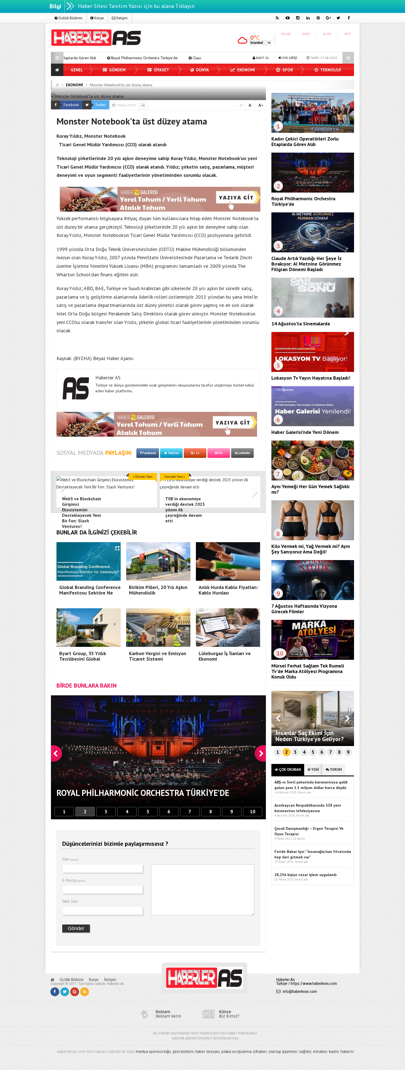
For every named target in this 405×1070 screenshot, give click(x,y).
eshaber (320, 1051)
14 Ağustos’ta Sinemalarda (300, 323)
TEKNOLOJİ (330, 69)
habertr (347, 1051)
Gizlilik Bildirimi (70, 18)
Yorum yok (304, 792)
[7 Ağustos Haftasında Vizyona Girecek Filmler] (312, 598)
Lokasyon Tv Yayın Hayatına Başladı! (310, 378)
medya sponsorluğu (153, 1051)
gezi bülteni (182, 1051)
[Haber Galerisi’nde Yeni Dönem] (312, 424)
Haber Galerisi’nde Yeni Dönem (305, 432)
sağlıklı (305, 1051)
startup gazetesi (282, 1051)
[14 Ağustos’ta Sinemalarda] (312, 316)
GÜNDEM (117, 69)
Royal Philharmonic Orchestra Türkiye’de (303, 201)
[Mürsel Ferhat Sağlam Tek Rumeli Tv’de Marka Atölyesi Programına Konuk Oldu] (312, 658)
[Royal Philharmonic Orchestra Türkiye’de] (312, 191)
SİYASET (161, 69)
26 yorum (299, 839)
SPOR (287, 69)
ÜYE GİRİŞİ (289, 58)
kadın (334, 1051)
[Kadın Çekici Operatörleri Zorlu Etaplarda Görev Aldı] (312, 131)
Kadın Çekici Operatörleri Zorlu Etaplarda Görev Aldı (305, 141)
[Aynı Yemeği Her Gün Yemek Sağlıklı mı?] (312, 479)
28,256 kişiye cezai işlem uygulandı (305, 874)
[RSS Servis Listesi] (84, 991)
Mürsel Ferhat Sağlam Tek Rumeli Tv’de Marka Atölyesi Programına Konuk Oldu (307, 671)
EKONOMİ (245, 69)
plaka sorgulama (237, 1051)
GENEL (77, 69)
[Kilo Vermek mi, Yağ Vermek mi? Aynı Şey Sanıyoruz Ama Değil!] (312, 538)
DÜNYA (202, 69)
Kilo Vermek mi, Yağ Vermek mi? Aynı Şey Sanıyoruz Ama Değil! (310, 549)
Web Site (70, 901)
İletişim (121, 18)
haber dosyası (207, 1051)
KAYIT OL (262, 58)
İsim (70, 859)
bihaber (260, 1051)
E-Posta (73, 880)
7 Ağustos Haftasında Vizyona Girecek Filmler (304, 609)
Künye (98, 18)
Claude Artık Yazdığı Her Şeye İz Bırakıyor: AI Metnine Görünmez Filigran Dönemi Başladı (180, 57)
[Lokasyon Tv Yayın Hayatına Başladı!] (312, 370)
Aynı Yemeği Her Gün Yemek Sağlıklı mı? (310, 489)
